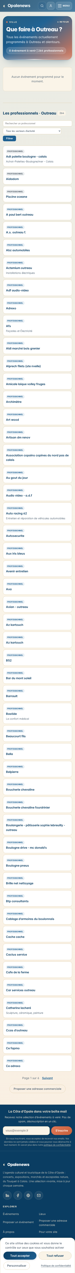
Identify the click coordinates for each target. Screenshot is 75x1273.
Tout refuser (55, 1255)
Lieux (42, 1214)
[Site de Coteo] (28, 1195)
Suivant (47, 1078)
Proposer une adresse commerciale (37, 1088)
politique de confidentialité (57, 1144)
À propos (8, 1232)
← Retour (63, 22)
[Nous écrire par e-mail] (38, 1195)
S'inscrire (62, 1130)
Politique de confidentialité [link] (56, 1265)
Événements (11, 1214)
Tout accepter (20, 1255)
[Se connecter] (51, 6)
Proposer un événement (18, 1222)
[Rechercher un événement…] (42, 6)
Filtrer (9, 138)
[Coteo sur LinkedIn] (7, 1195)
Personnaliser (16, 1265)
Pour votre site (48, 1232)
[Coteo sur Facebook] (17, 1195)
